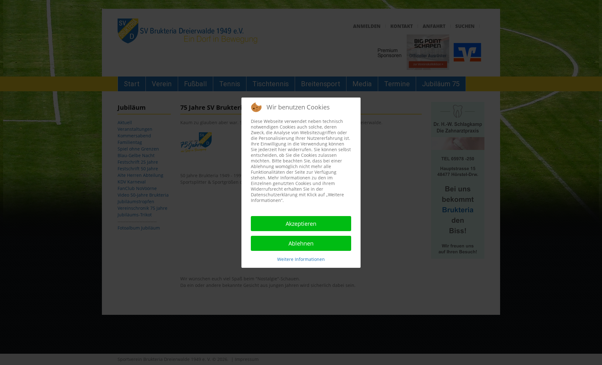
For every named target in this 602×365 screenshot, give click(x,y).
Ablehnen (301, 243)
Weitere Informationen (301, 259)
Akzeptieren (301, 223)
